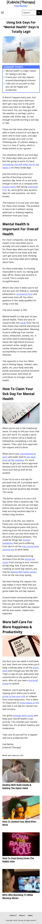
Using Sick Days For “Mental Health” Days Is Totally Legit (21, 27)
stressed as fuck (24, 294)
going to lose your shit (13, 696)
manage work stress (23, 715)
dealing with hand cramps (23, 571)
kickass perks (9, 186)
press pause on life (29, 702)
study (23, 322)
